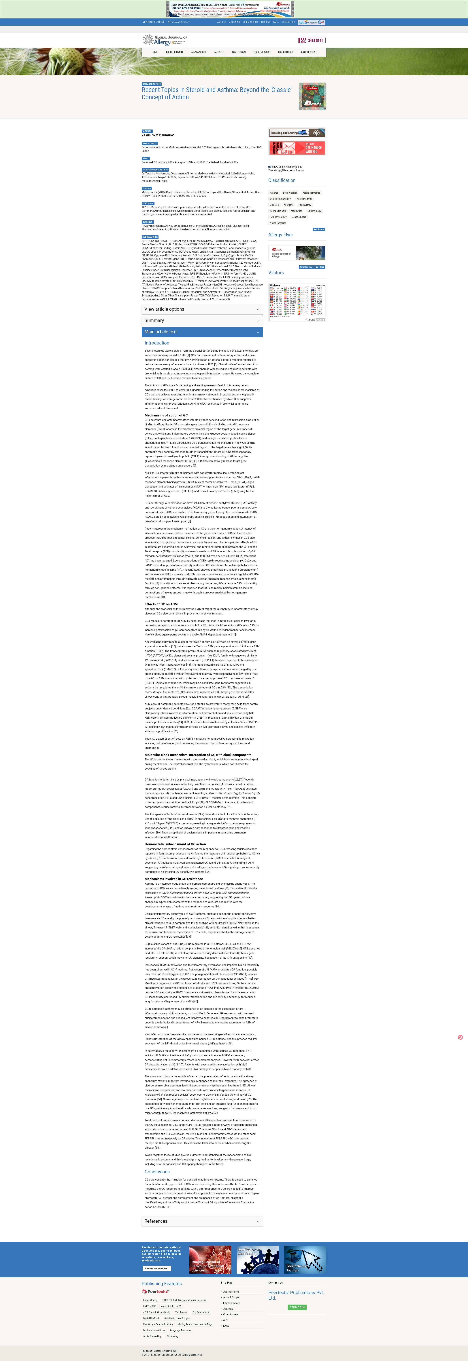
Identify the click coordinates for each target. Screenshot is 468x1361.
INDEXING (265, 22)
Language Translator (180, 1330)
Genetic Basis (299, 217)
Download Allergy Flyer (312, 267)
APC (225, 1320)
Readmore (319, 229)
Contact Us (297, 1307)
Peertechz (147, 1351)
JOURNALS (234, 22)
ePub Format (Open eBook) (156, 1312)
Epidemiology (314, 211)
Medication (296, 211)
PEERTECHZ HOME (155, 22)
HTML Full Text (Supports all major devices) (184, 1300)
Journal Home (231, 1291)
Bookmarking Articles (154, 1330)
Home (155, 52)
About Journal (174, 52)
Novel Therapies (278, 223)
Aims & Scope (198, 52)
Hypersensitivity (304, 199)
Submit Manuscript (157, 1268)
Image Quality (150, 1300)
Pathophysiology (278, 217)
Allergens (289, 205)
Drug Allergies (290, 193)
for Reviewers (262, 52)
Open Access (230, 1314)
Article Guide (308, 52)
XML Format (181, 1312)
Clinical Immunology (280, 199)
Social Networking (152, 1336)
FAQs (276, 22)
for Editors (239, 52)
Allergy (157, 1351)
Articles (219, 52)
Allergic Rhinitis (278, 211)
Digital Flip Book (151, 1318)
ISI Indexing (172, 1336)
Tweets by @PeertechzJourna (286, 170)
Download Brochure (180, 22)
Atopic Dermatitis (311, 193)
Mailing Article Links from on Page (195, 1324)
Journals (228, 1308)
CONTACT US (288, 22)
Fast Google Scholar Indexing (158, 1324)
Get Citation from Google (176, 1318)
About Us (221, 22)
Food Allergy (305, 205)
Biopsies (274, 205)
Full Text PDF (149, 1306)
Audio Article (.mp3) (171, 1306)
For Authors (285, 52)
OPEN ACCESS (250, 22)
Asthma (274, 193)
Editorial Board (231, 1303)
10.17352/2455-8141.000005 (189, 195)
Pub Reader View (201, 1312)
